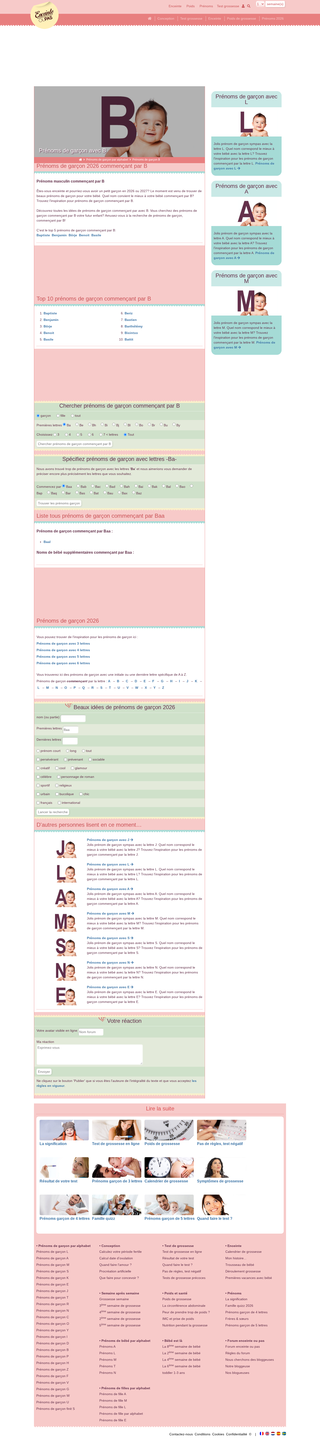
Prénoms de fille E (112, 1420)
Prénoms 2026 (273, 18)
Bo (140, 425)
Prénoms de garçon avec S (108, 938)
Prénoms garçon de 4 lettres (65, 1218)
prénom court (50, 751)
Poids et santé (175, 1293)
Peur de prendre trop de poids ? (186, 1312)
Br (153, 425)
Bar (68, 493)
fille (62, 415)
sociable (98, 759)
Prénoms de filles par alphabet (125, 1388)
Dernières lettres (49, 739)
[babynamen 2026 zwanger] (273, 1434)
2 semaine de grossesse (120, 1319)
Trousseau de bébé (239, 1265)
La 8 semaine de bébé (181, 1346)
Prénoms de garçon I (51, 1337)
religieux (65, 785)
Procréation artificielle (115, 1271)
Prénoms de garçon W (53, 1395)
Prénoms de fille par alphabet (121, 1413)
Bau (109, 493)
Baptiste (44, 235)
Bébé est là (173, 1341)
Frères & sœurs (237, 1319)
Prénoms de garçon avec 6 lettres (63, 663)
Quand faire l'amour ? (115, 1265)
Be (80, 425)
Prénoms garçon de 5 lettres (170, 1218)
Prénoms (206, 6)
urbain (45, 794)
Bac (97, 486)
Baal (47, 542)
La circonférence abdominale (183, 1305)
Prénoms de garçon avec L (108, 864)
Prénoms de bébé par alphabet (125, 1341)
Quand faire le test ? (214, 1218)
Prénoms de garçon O (52, 1323)
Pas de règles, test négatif (220, 1144)
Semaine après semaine (120, 1293)
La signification (53, 1144)
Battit (129, 339)
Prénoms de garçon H (52, 1363)
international (70, 802)
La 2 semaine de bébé (181, 1353)
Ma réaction (45, 1042)
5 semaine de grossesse (120, 1325)
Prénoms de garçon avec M (109, 913)
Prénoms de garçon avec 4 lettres (63, 650)
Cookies (219, 1434)
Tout (130, 434)
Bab (83, 486)
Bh (93, 425)
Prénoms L (107, 1353)
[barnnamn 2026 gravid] (284, 1434)
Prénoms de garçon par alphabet (107, 159)
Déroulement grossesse (243, 1271)
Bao (182, 486)
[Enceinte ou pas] (262, 1434)
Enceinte (175, 6)
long (72, 751)
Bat (96, 493)
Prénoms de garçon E (52, 1284)
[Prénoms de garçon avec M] (246, 301)
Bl (128, 425)
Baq (53, 493)
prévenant (75, 759)
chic (85, 794)
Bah (126, 486)
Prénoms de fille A (112, 1394)
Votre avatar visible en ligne (57, 1030)
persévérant (49, 759)
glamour (80, 768)
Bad (111, 486)
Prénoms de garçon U (52, 1402)
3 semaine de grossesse (120, 1305)
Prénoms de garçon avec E (108, 987)
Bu (165, 425)
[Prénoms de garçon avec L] (246, 121)
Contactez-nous (182, 1434)
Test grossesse (228, 6)
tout (77, 415)
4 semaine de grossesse (120, 1312)
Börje (73, 235)
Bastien (131, 320)
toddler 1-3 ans (173, 1373)
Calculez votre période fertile (120, 1251)
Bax (124, 493)
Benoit (84, 235)
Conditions (203, 1434)
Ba (68, 425)
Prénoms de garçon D (52, 1343)
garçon (45, 415)
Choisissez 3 (48, 434)
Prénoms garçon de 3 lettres (117, 1181)
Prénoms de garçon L (52, 1251)
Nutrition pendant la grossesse (185, 1325)
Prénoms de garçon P (52, 1356)
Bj (117, 425)
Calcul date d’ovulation (116, 1258)
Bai (140, 486)
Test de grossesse (179, 1246)
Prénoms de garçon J (52, 1291)
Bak (154, 486)
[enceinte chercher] (248, 6)
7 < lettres (110, 434)
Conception (165, 18)
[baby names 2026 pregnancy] (267, 1434)
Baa (68, 486)
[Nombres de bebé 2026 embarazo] (279, 1434)
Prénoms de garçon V (52, 1382)
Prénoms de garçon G (52, 1389)
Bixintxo (131, 333)
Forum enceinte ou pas (245, 1341)
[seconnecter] (243, 6)
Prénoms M (107, 1359)
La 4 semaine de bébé (181, 1359)
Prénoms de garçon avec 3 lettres (63, 643)
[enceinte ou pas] (80, 159)
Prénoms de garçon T (52, 1297)
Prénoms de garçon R (52, 1304)
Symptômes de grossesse (220, 1181)
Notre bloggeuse (237, 1366)
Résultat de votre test (58, 1181)
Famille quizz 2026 (239, 1305)
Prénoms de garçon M (52, 1265)
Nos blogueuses (237, 1373)
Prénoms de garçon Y (52, 1330)
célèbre (46, 777)
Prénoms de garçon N (52, 1310)
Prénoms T (107, 1366)
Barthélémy (134, 326)
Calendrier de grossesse (166, 1181)
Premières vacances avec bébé (248, 1278)
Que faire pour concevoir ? (119, 1278)
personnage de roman (77, 777)
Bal (168, 486)
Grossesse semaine (114, 1299)
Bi (106, 425)
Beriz (129, 313)
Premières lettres (50, 728)
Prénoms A (107, 1346)
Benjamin (60, 235)
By (177, 425)
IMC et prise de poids (178, 1319)
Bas (81, 493)
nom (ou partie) (48, 717)
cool (61, 768)
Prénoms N (107, 1373)
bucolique (66, 794)
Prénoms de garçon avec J (108, 840)
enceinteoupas (44, 15)
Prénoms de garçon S (52, 1271)
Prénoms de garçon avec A (108, 889)
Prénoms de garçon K (52, 1278)
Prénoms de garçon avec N (109, 962)
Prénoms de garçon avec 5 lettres (63, 656)
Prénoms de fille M (113, 1400)
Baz (138, 493)
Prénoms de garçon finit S (55, 1409)
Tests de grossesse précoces (183, 1278)
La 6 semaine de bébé (181, 1366)
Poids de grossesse (241, 18)
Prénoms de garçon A (52, 1258)
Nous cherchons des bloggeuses (249, 1359)
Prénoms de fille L (112, 1407)
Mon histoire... (235, 1258)
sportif (45, 785)
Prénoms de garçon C (52, 1317)
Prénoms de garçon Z (52, 1369)
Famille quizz (103, 1218)
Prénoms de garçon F (52, 1376)
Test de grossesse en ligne (116, 1144)
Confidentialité (237, 1434)
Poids (191, 6)
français (46, 802)
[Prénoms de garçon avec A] (246, 211)
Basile (96, 235)
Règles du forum (237, 1353)
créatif (45, 768)
